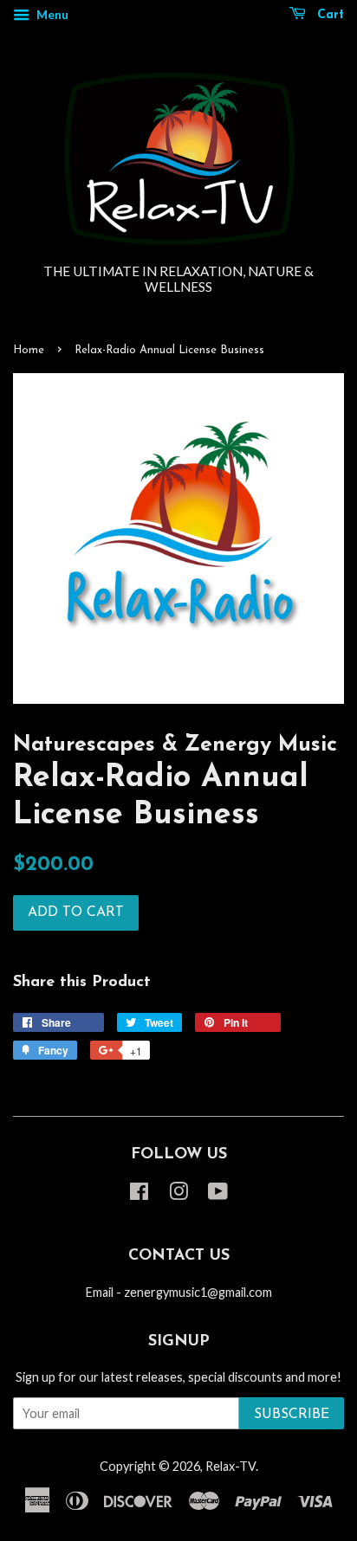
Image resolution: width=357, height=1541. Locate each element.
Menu (51, 14)
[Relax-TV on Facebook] (139, 1194)
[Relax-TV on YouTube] (218, 1194)
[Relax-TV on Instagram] (178, 1194)
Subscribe (291, 1415)
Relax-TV (230, 1466)
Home (28, 350)
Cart (328, 15)
